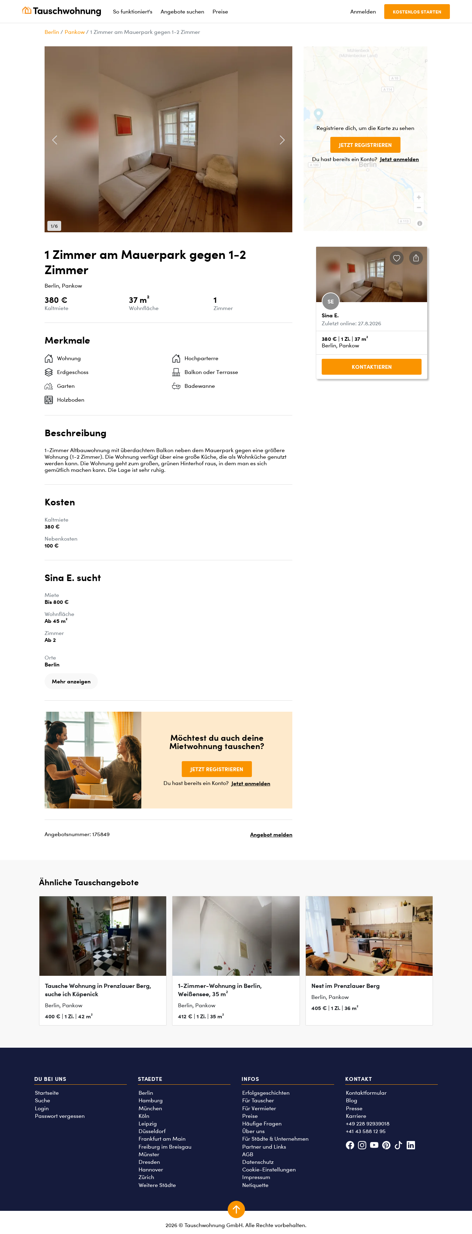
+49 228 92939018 (367, 1123)
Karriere (356, 1116)
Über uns (253, 1131)
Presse (354, 1108)
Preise (250, 1116)
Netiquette (255, 1185)
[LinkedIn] (410, 1146)
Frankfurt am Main (162, 1138)
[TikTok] (398, 1146)
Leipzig (148, 1123)
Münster (149, 1154)
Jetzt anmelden (399, 159)
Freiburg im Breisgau (165, 1146)
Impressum (256, 1177)
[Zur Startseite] (61, 11)
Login (42, 1108)
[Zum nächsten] (282, 140)
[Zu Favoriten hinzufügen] (397, 258)
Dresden (149, 1162)
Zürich (146, 1177)
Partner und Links (264, 1146)
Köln (144, 1116)
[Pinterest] (386, 1146)
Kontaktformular (366, 1093)
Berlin (52, 32)
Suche (42, 1100)
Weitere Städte (157, 1185)
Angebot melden (271, 834)
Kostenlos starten (417, 12)
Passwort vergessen (60, 1116)
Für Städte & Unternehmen (275, 1138)
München (150, 1108)
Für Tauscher (258, 1100)
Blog (351, 1100)
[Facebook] (350, 1146)
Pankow (75, 32)
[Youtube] (374, 1146)
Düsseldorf (152, 1131)
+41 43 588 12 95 (366, 1131)
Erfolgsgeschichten (266, 1093)
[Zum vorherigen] (55, 140)
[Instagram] (362, 1146)
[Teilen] (416, 258)
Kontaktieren (372, 366)
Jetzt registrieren (365, 144)
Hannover (151, 1169)
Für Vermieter (259, 1108)
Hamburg (151, 1100)
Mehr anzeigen (71, 681)
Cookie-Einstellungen (269, 1169)
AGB (247, 1154)
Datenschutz (258, 1162)
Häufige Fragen (262, 1123)
